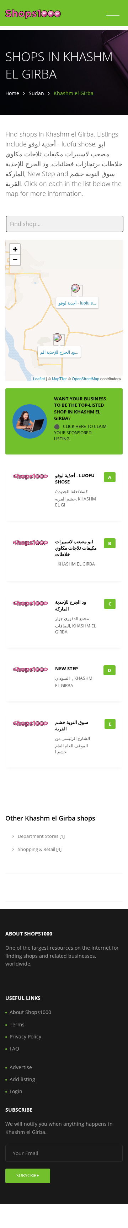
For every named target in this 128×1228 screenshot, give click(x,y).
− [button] (15, 259)
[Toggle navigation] (113, 15)
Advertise (21, 1067)
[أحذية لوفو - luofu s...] (75, 288)
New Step (66, 668)
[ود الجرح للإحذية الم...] (57, 337)
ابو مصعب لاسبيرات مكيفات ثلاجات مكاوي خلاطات (76, 547)
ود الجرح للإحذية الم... (59, 352)
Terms (17, 1024)
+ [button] (15, 249)
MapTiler (59, 378)
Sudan (36, 93)
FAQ (14, 1048)
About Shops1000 (30, 1012)
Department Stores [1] (41, 836)
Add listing (22, 1079)
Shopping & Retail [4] (39, 849)
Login (16, 1091)
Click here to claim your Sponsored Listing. (80, 432)
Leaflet (39, 378)
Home (12, 93)
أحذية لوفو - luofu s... (77, 303)
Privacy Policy (25, 1036)
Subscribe (27, 1175)
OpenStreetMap (85, 378)
